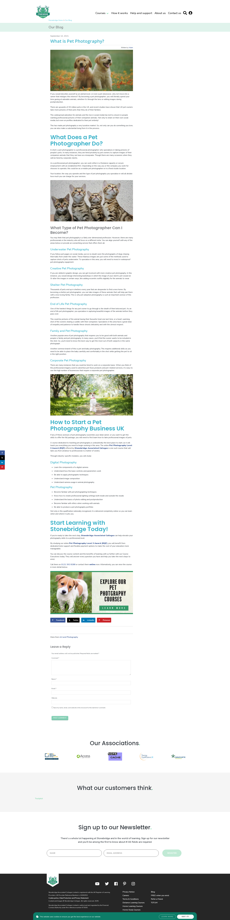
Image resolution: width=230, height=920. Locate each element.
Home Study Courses (132, 910)
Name (54, 679)
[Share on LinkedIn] (2, 462)
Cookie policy (54, 898)
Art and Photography (69, 637)
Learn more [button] (167, 916)
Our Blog (68, 20)
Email (54, 689)
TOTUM (154, 902)
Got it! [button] (185, 916)
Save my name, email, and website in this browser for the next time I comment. (79, 708)
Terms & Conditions (131, 899)
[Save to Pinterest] (2, 467)
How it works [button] (119, 13)
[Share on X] (2, 457)
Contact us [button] (174, 13)
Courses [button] (100, 13)
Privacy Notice (129, 892)
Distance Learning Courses (134, 902)
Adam (131, 48)
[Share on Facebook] (2, 452)
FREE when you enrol (160, 895)
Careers (126, 895)
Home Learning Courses (133, 906)
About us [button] (160, 13)
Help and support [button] (141, 13)
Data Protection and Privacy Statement (74, 898)
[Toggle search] (185, 13)
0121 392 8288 (68, 564)
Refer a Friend (157, 899)
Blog (153, 892)
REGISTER (172, 853)
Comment (55, 658)
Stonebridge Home (56, 20)
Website (54, 698)
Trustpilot (39, 798)
